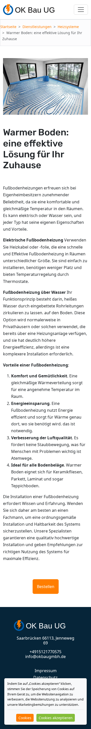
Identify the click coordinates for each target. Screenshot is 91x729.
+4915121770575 (45, 651)
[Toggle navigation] (81, 10)
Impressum (46, 670)
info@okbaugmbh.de (45, 656)
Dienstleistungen (37, 26)
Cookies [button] (24, 717)
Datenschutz (45, 677)
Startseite (8, 26)
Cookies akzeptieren (56, 717)
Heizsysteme (68, 26)
